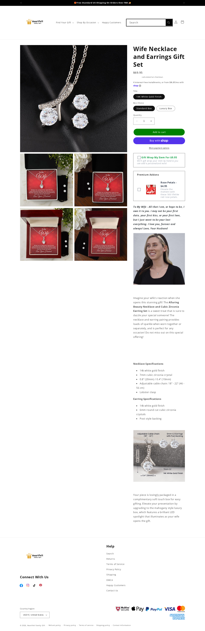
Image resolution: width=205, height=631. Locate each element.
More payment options (159, 148)
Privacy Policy (113, 569)
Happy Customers (116, 585)
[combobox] (149, 22)
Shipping (137, 77)
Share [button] (140, 530)
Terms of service (86, 625)
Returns (110, 558)
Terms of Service (115, 564)
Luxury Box (166, 108)
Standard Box (144, 108)
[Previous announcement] (21, 3)
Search (110, 553)
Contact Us (112, 590)
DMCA (109, 580)
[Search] (169, 22)
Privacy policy (70, 625)
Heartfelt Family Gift (36, 625)
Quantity (137, 115)
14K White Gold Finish (149, 96)
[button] (64, 22)
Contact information (122, 625)
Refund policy (55, 625)
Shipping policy (103, 625)
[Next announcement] (184, 3)
